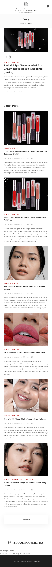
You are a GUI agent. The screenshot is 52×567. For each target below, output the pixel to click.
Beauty (7, 62)
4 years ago (17, 91)
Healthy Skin (18, 479)
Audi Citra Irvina (8, 91)
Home (22, 23)
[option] (26, 61)
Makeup (15, 62)
